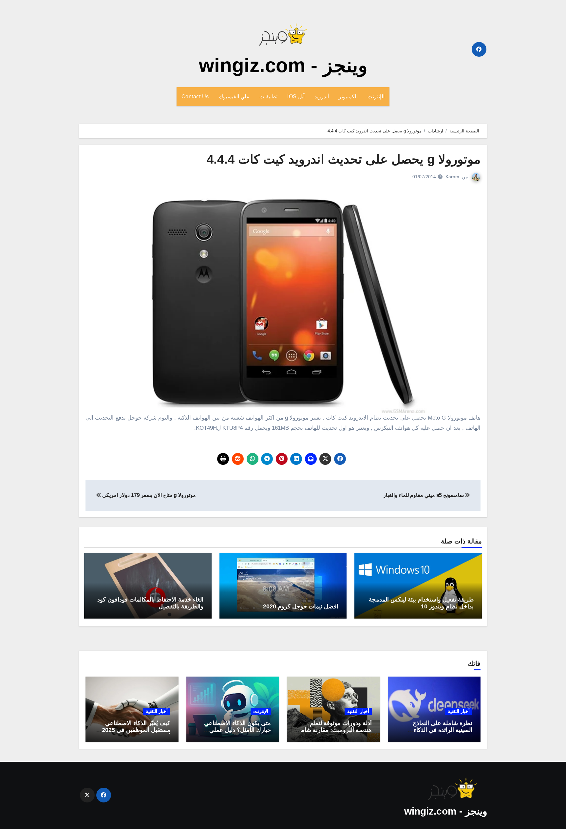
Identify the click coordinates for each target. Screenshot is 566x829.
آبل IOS (296, 96)
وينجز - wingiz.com (283, 65)
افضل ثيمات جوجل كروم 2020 (300, 606)
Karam (452, 176)
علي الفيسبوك (234, 96)
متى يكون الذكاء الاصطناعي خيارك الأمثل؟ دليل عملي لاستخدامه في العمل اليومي (237, 730)
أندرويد (321, 96)
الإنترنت (376, 96)
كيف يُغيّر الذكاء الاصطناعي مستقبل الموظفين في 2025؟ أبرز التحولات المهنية (134, 730)
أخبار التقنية (459, 711)
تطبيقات (268, 96)
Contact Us (195, 96)
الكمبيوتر (348, 96)
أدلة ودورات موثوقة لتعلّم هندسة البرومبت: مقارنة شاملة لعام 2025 (334, 730)
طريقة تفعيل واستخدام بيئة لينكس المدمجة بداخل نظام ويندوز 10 (421, 603)
